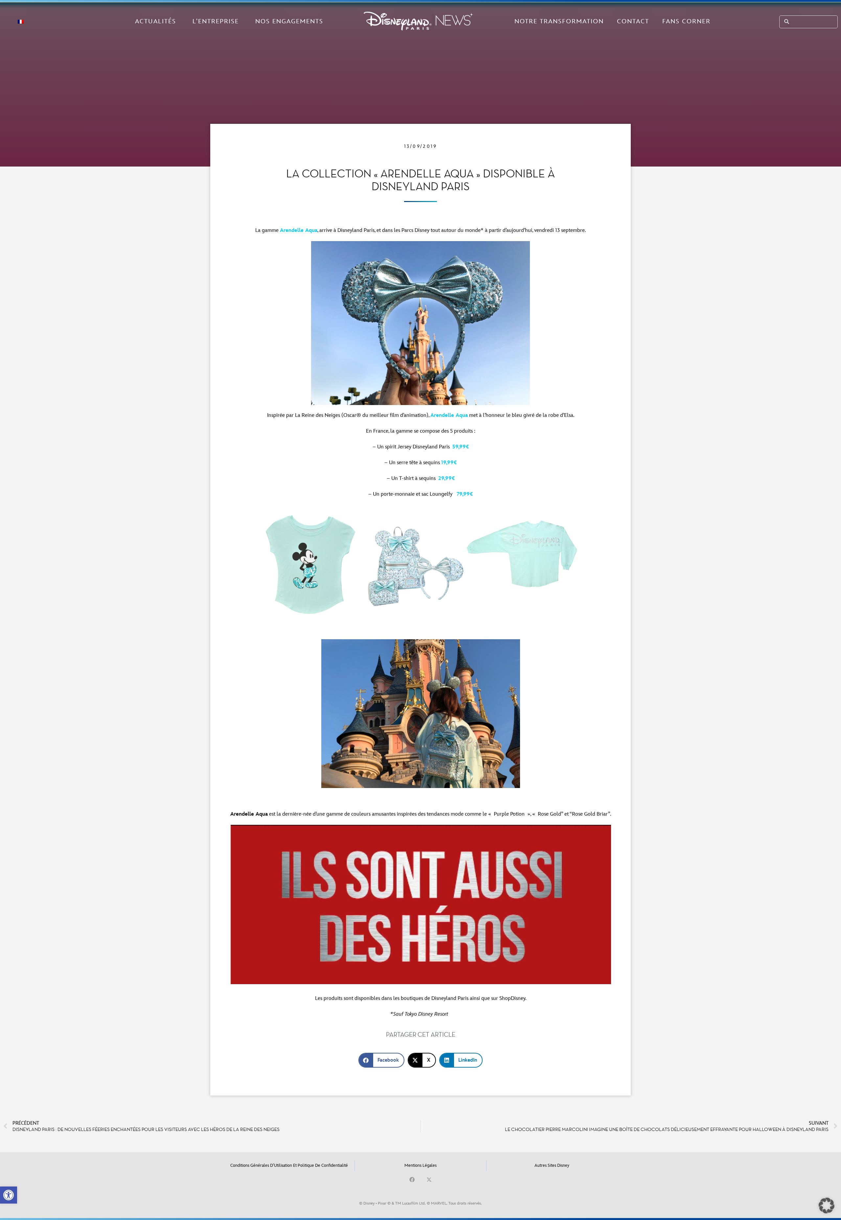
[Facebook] (412, 1179)
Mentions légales (420, 1165)
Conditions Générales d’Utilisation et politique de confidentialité (289, 1165)
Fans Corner (686, 21)
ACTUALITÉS (155, 21)
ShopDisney (512, 998)
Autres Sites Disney (551, 1165)
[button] (8, 1195)
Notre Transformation (559, 21)
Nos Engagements (289, 21)
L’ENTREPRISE (216, 21)
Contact (633, 21)
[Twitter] (429, 1179)
